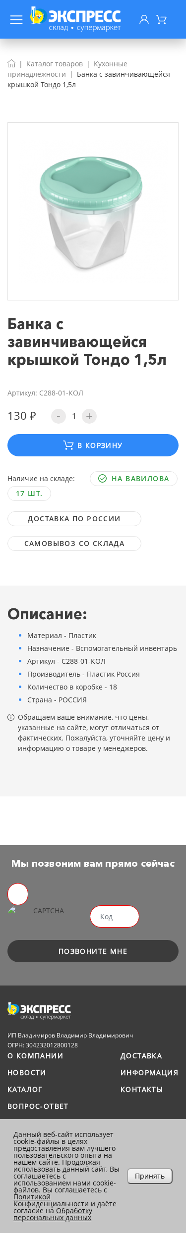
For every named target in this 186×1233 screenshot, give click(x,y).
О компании (35, 1055)
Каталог (25, 1089)
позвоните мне (93, 951)
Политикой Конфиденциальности (51, 1200)
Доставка (141, 1055)
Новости (27, 1072)
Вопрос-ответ (38, 1106)
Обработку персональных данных (52, 1214)
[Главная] (11, 63)
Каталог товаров (54, 63)
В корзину (100, 445)
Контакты (142, 1089)
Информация (150, 1072)
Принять (150, 1176)
